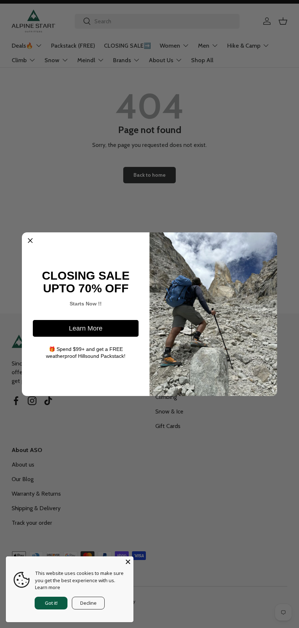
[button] (30, 241)
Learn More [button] (85, 328)
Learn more (47, 587)
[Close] (128, 561)
